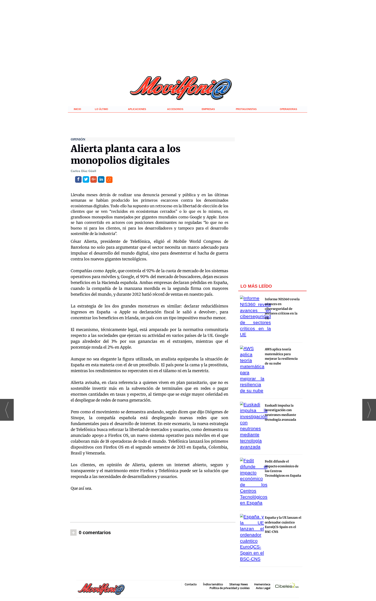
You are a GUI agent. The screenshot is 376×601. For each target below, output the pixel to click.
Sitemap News (238, 584)
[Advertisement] (153, 506)
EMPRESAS (208, 109)
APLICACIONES (137, 109)
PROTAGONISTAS (246, 109)
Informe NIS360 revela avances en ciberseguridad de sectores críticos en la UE (282, 308)
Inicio (77, 109)
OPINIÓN (78, 139)
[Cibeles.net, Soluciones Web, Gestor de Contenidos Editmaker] (287, 586)
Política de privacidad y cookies (230, 588)
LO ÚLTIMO (101, 109)
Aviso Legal (263, 588)
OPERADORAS (288, 109)
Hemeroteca (262, 584)
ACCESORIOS (175, 109)
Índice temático (213, 584)
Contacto (191, 584)
